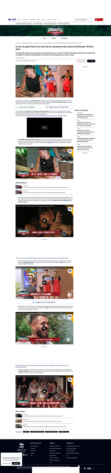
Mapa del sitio (53, 455)
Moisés (50, 142)
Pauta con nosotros (54, 457)
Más (60, 19)
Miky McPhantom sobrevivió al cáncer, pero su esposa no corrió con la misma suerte (85, 116)
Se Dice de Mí (79, 112)
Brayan (66, 200)
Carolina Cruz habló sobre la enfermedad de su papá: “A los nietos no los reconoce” (85, 148)
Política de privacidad (71, 448)
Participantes (64, 38)
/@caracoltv (82, 61)
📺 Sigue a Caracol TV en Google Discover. (59, 107)
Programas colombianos (37, 431)
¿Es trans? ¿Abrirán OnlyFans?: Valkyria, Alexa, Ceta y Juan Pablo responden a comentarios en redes (45, 187)
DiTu (32, 455)
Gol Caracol (33, 450)
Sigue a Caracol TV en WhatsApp (27, 107)
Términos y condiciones (71, 457)
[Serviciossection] (60, 443)
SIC (67, 455)
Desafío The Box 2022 (27, 43)
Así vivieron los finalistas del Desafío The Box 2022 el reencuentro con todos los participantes (44, 192)
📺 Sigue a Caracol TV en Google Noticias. (45, 302)
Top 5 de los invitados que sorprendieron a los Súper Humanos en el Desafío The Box (46, 115)
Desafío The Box (26, 419)
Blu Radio (33, 448)
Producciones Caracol (51, 431)
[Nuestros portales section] (41, 443)
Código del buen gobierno (55, 448)
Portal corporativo (70, 450)
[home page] (12, 20)
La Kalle (32, 453)
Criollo (32, 262)
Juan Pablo (26, 262)
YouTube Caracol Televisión (63, 23)
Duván (54, 200)
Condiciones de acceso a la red (73, 446)
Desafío (26, 431)
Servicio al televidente (54, 460)
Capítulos (53, 38)
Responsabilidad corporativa (72, 453)
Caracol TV (18, 43)
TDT (51, 462)
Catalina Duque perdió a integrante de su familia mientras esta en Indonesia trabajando (86, 140)
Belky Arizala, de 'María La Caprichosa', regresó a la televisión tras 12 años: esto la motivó (86, 124)
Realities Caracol (64, 431)
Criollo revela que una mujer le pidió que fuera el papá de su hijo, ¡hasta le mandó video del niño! (44, 426)
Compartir (92, 61)
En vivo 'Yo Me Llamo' (38, 23)
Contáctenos (52, 450)
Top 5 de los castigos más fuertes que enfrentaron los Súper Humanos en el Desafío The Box (45, 258)
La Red (78, 120)
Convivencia (36, 43)
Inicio (44, 38)
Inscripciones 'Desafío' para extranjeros (24, 23)
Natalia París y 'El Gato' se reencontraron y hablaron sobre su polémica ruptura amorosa (86, 132)
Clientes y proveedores (55, 446)
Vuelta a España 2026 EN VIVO (50, 23)
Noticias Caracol (34, 446)
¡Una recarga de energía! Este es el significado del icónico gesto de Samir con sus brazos (43, 416)
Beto (47, 307)
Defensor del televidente (55, 453)
